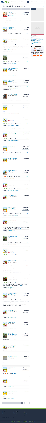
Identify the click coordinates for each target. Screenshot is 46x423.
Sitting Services (16, 41)
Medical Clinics (16, 335)
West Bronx (9, 49)
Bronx (6, 5)
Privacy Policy (13, 421)
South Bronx (16, 88)
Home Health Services (11, 29)
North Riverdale (16, 125)
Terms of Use (31, 421)
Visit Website (26, 14)
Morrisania (9, 287)
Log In (32, 1)
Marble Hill (13, 386)
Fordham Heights (14, 49)
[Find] (28, 2)
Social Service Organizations (35, 40)
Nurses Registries (16, 29)
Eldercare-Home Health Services (12, 13)
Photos (27, 33)
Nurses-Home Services (17, 196)
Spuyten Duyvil (16, 140)
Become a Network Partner (5, 417)
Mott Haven (13, 88)
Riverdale (9, 125)
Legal (34, 421)
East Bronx (9, 178)
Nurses (15, 135)
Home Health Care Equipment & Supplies (36, 43)
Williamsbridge (10, 230)
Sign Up (36, 1)
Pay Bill (14, 417)
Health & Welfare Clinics (35, 36)
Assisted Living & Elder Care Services (37, 39)
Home (3, 5)
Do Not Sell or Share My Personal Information (22, 421)
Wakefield (12, 178)
